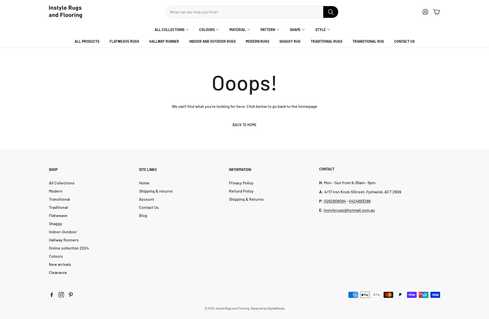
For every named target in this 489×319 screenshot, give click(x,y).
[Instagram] (61, 295)
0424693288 (360, 200)
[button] (252, 12)
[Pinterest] (71, 295)
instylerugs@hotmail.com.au (349, 210)
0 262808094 (335, 200)
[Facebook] (52, 295)
